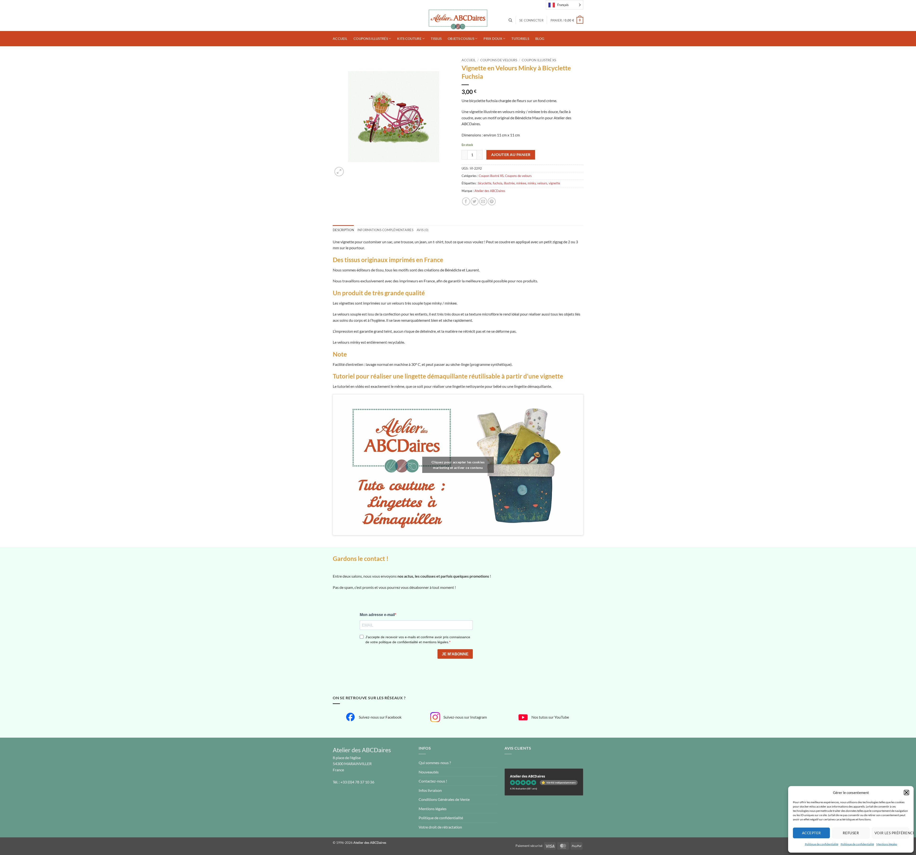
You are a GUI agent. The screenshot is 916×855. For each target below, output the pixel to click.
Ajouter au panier (511, 154)
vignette (554, 183)
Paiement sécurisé (528, 846)
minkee (521, 183)
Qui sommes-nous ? (435, 762)
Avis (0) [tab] (422, 230)
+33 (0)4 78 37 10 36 (357, 782)
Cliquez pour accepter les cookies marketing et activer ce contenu (458, 465)
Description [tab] (343, 230)
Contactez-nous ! (433, 781)
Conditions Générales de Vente (444, 799)
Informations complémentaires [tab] (385, 230)
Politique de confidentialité (821, 844)
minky (532, 183)
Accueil (340, 38)
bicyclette (484, 183)
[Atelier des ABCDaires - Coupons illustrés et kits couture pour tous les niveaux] (458, 20)
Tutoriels (520, 38)
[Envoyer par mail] (483, 201)
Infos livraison (430, 790)
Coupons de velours (498, 60)
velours (542, 183)
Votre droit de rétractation (440, 827)
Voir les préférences (891, 833)
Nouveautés (429, 772)
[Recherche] (510, 20)
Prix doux (493, 38)
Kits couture (409, 38)
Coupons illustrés (371, 38)
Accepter (811, 833)
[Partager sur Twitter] (475, 201)
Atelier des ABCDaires (489, 191)
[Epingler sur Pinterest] (492, 201)
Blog (539, 38)
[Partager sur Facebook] (466, 201)
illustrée (509, 183)
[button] (906, 792)
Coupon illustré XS (539, 60)
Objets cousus (461, 38)
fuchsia (497, 183)
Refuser (851, 833)
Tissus (436, 38)
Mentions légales (886, 844)
